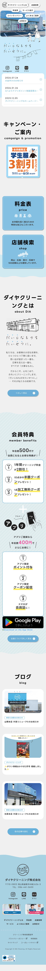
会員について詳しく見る (21, 638)
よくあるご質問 (32, 15)
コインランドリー (14, 15)
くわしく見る (21, 393)
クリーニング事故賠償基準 (23, 934)
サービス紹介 (28, 10)
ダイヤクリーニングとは (17, 5)
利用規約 (34, 938)
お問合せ (23, 21)
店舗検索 (35, 5)
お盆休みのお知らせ (14, 79)
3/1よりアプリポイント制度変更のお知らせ (23, 89)
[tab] (19, 177)
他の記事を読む (21, 831)
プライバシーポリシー (16, 938)
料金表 (15, 10)
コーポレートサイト (28, 942)
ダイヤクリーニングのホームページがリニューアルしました (23, 100)
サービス (10, 924)
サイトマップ (13, 942)
